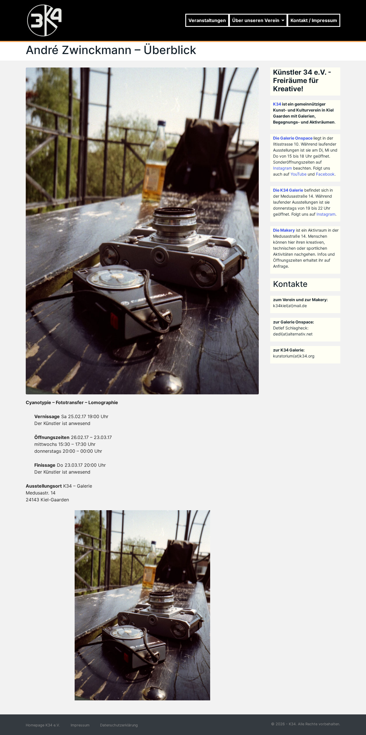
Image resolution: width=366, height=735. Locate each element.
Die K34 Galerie (288, 190)
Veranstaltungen (207, 20)
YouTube (299, 174)
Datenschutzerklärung (119, 725)
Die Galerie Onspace (293, 138)
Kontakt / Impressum (314, 20)
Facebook (325, 174)
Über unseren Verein (255, 20)
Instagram (282, 168)
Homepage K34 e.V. (43, 725)
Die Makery (284, 230)
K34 (277, 104)
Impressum (80, 725)
